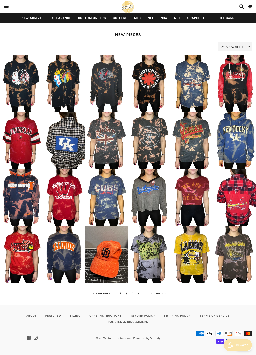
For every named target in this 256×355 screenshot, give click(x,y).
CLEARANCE (61, 18)
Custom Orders (92, 18)
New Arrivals (33, 18)
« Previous (101, 293)
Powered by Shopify (147, 338)
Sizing (75, 315)
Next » (161, 293)
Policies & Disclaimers (128, 322)
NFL (151, 18)
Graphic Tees (199, 18)
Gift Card (226, 18)
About (31, 315)
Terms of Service (215, 315)
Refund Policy (143, 315)
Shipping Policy (177, 315)
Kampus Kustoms (119, 338)
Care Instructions (105, 315)
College (120, 18)
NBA (164, 18)
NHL (177, 18)
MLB (137, 18)
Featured (53, 315)
